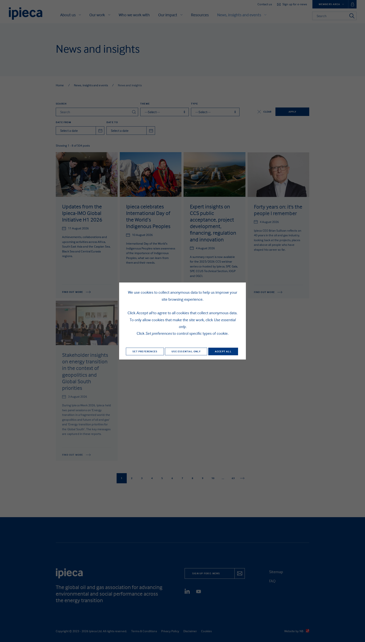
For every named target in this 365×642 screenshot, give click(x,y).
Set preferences (144, 351)
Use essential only (186, 351)
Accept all (223, 351)
